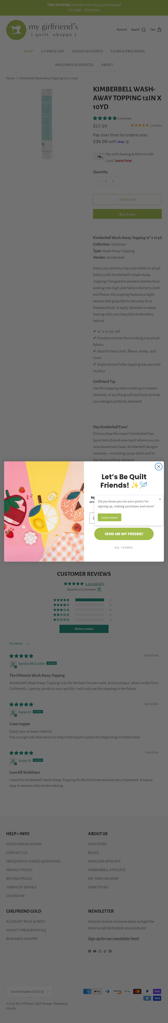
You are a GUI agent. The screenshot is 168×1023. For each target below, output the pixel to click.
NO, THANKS (124, 547)
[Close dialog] (158, 466)
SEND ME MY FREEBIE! (124, 533)
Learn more (109, 517)
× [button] (160, 499)
